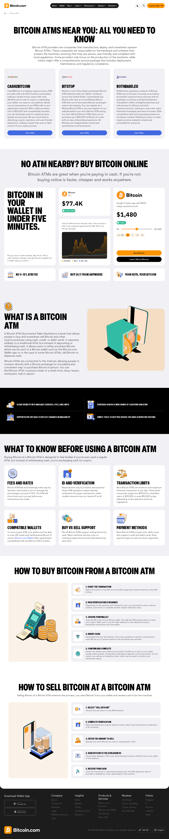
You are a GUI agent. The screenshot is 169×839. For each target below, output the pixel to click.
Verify (148, 814)
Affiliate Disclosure (59, 814)
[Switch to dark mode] (137, 5)
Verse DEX (103, 817)
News (77, 799)
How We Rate (128, 811)
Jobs (53, 818)
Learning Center (82, 811)
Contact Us (56, 803)
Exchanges (127, 799)
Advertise (55, 807)
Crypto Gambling (130, 803)
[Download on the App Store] (20, 811)
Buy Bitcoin (103, 813)
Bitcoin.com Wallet (24, 538)
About (54, 799)
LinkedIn (149, 811)
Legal (53, 811)
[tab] (121, 235)
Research (79, 814)
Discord (149, 807)
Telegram (149, 799)
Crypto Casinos (129, 807)
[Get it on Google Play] (20, 803)
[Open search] (143, 5)
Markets (78, 803)
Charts (78, 807)
